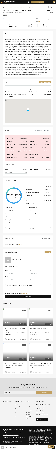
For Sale (5, 15)
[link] (15, 317)
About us (17, 406)
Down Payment (33, 207)
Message (7, 283)
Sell (16, 410)
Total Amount (8, 207)
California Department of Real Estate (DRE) (13, 430)
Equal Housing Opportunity (11, 435)
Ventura (28, 404)
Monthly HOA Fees (10, 226)
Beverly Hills (29, 410)
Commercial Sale (12, 7)
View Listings (47, 252)
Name (6, 270)
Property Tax (8, 219)
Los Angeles (29, 406)
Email (6, 276)
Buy (16, 408)
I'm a (30, 276)
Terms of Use (24, 293)
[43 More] (44, 21)
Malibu (27, 418)
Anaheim (28, 408)
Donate (17, 417)
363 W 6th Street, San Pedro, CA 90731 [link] (14, 363)
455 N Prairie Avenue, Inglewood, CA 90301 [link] (40, 363)
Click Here (20, 244)
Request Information (28, 296)
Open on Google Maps (45, 82)
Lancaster (28, 414)
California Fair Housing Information (12, 432)
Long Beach (29, 416)
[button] (54, 2)
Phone (30, 270)
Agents (17, 415)
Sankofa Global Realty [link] (11, 339)
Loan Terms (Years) (34, 213)
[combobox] (40, 279)
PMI (30, 226)
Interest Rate (8, 213)
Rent (16, 412)
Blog (16, 419)
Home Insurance (33, 219)
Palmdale (28, 412)
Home (6, 7)
